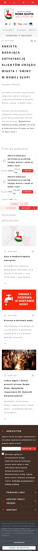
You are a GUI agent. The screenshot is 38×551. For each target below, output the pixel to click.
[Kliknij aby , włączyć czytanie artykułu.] (32, 41)
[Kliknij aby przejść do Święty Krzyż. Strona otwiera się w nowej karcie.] (15, 24)
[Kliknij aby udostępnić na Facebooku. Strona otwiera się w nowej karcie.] (22, 204)
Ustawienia (19, 542)
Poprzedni (12, 35)
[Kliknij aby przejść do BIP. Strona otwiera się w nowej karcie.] (19, 24)
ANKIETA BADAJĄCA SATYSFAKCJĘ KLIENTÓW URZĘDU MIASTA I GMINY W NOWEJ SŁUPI (20, 161)
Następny (26, 35)
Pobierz (27, 171)
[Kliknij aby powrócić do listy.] (19, 36)
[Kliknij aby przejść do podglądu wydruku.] (26, 204)
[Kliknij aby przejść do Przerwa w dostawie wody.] (19, 300)
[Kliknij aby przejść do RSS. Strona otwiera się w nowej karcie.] (35, 41)
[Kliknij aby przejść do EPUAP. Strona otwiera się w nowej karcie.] (25, 24)
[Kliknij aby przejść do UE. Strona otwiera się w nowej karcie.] (30, 24)
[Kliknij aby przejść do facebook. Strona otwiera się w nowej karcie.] (10, 24)
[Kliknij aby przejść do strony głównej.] (14, 2)
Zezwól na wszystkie (19, 548)
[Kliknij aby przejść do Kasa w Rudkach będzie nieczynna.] (19, 236)
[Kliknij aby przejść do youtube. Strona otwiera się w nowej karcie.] (6, 24)
